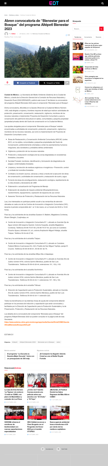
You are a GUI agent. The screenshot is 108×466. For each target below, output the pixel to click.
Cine (7, 385)
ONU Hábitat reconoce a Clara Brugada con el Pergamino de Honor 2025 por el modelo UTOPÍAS (36, 427)
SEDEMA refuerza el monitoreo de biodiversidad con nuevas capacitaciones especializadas (13, 427)
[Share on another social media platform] (67, 83)
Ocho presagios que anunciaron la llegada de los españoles (94, 78)
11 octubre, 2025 (56, 399)
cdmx (58, 342)
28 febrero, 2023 (24, 34)
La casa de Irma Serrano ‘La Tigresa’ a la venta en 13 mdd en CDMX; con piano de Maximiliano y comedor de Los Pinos (13, 394)
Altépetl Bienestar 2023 (28, 342)
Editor (14, 34)
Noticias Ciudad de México (28, 15)
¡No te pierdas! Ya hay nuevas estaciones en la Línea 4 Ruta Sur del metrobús (92, 101)
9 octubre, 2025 (10, 434)
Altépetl (14, 342)
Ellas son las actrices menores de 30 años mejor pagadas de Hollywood (93, 45)
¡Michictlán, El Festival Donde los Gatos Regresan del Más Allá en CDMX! (59, 393)
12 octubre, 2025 (10, 402)
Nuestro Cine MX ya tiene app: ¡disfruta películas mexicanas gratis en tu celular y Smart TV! (93, 57)
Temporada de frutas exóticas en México (91, 68)
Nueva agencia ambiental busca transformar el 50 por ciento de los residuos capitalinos (59, 425)
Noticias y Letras (14, 15)
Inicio (5, 15)
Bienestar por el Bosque (46, 342)
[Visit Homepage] (53, 3)
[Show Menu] (5, 3)
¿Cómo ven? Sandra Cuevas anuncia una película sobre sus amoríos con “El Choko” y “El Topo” (36, 394)
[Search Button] (102, 3)
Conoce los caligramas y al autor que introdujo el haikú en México (94, 89)
